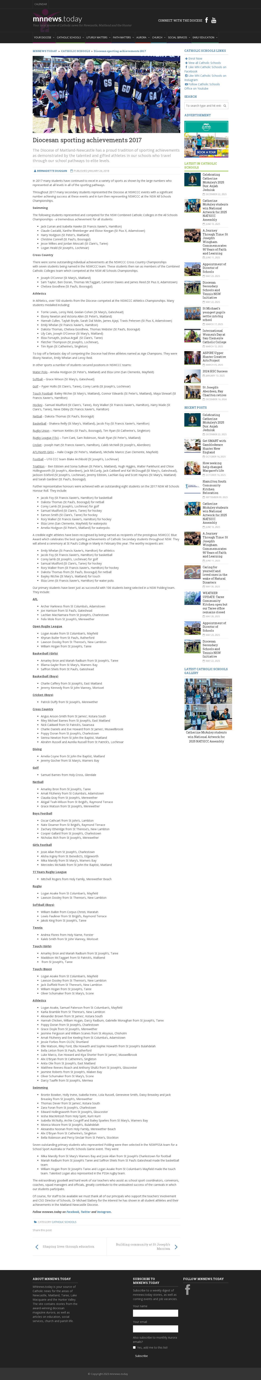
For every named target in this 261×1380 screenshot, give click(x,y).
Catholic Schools (64, 1222)
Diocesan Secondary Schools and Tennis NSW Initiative (212, 290)
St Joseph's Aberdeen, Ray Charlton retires (214, 391)
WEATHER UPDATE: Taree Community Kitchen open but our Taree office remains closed (215, 602)
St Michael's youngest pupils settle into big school (214, 314)
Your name (140, 1306)
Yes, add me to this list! (152, 1347)
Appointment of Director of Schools (214, 268)
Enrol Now (195, 58)
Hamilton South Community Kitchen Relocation (214, 487)
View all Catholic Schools (204, 63)
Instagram (104, 1212)
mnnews (57, 18)
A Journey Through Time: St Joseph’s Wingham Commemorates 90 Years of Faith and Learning (215, 242)
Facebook (72, 1212)
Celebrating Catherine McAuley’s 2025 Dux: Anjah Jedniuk (213, 182)
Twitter (86, 1212)
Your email (140, 1322)
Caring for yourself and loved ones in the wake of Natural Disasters (215, 574)
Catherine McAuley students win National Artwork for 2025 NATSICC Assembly (215, 210)
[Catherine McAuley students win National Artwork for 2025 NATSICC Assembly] (197, 691)
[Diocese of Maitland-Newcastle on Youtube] (213, 20)
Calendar (40, 4)
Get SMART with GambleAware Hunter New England (214, 446)
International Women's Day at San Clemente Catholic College (214, 336)
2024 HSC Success (215, 371)
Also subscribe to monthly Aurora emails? (155, 1340)
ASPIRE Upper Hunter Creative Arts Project (214, 356)
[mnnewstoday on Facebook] (206, 20)
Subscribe (141, 1356)
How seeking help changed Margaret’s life (213, 467)
